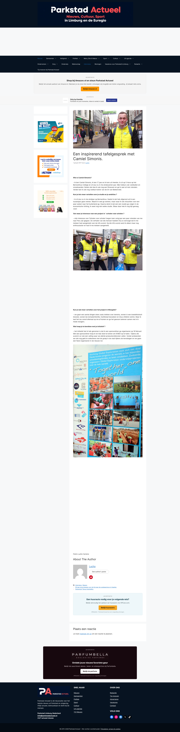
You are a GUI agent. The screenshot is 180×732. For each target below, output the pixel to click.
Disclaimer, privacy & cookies (110, 729)
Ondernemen (42, 64)
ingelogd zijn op (86, 634)
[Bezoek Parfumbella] (90, 656)
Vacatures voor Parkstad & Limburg (116, 64)
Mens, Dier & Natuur (90, 58)
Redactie (137, 64)
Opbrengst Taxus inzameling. (84, 589)
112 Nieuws (78, 712)
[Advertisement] (90, 42)
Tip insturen (114, 696)
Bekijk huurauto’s (108, 608)
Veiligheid (63, 58)
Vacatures (114, 702)
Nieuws (40, 58)
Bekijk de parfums (90, 671)
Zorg (53, 64)
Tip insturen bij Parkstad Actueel (48, 70)
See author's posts (99, 572)
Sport (105, 58)
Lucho (92, 566)
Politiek (75, 58)
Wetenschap (76, 64)
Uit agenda (127, 58)
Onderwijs (65, 64)
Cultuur (115, 58)
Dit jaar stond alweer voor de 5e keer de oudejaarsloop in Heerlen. (96, 587)
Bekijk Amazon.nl (90, 89)
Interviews (87, 64)
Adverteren (114, 699)
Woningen (98, 64)
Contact (113, 706)
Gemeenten (50, 58)
